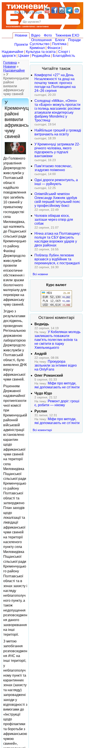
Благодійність (64, 55)
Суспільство (39, 44)
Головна (10, 62)
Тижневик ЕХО (67, 35)
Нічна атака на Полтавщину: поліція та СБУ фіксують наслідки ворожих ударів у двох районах (57, 239)
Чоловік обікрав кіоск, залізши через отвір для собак (53, 219)
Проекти (21, 44)
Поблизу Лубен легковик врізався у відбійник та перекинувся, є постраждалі (57, 259)
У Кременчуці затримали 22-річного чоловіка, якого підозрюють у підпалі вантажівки (57, 150)
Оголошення (41, 40)
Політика (59, 44)
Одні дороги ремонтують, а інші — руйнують (56, 182)
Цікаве (23, 55)
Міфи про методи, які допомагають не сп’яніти (57, 385)
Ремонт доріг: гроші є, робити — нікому (56, 403)
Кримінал (37, 48)
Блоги (60, 40)
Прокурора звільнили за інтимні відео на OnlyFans (55, 365)
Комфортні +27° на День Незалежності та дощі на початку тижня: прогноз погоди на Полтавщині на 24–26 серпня (55, 83)
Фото (48, 35)
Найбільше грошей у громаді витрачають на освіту (57, 132)
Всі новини (40, 274)
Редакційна (41, 55)
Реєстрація (33, 12)
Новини (21, 35)
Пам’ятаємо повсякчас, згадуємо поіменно (53, 168)
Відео (35, 35)
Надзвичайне (12, 52)
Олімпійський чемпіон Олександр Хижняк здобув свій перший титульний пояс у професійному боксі (57, 199)
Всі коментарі (42, 430)
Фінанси (53, 48)
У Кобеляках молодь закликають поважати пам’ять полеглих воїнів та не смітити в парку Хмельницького (57, 339)
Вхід (17, 12)
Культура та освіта (41, 52)
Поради (74, 40)
